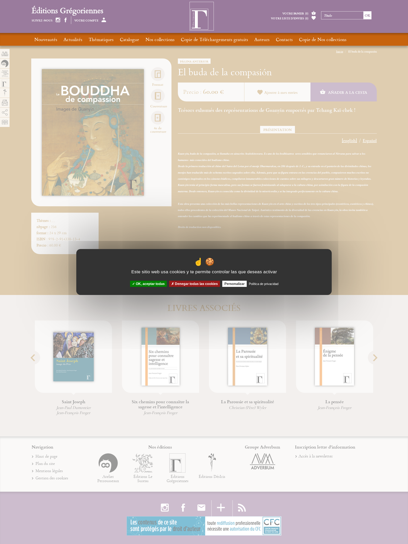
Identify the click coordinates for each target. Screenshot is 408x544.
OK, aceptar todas (150, 284)
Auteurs (261, 39)
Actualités (73, 39)
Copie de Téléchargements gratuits (214, 39)
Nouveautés (45, 39)
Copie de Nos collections (322, 39)
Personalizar (234, 284)
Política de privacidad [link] (263, 284)
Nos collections (160, 39)
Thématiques (101, 39)
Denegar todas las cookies (196, 284)
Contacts (284, 39)
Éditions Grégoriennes (67, 10)
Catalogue (129, 39)
